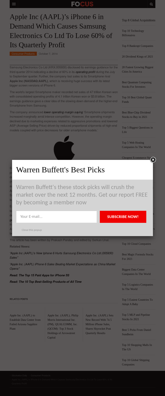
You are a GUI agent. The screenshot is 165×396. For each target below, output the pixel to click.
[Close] (153, 160)
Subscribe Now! (123, 217)
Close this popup (32, 230)
